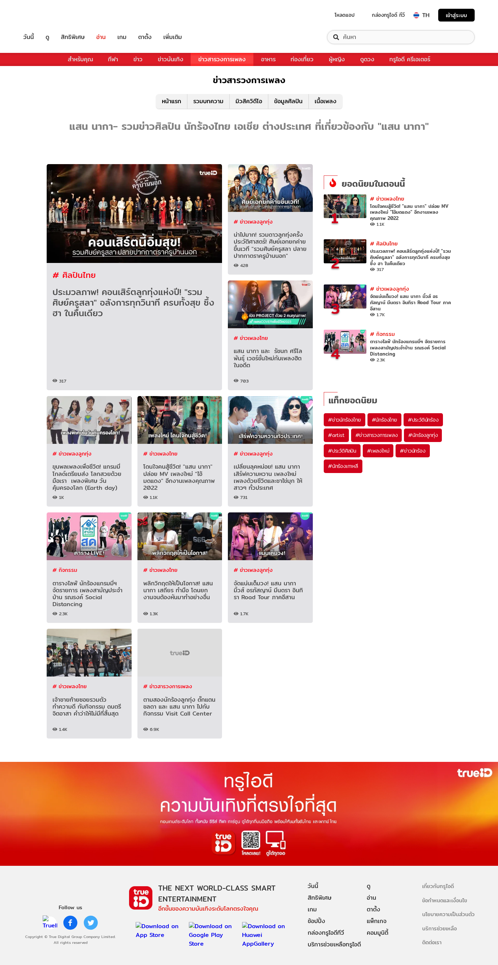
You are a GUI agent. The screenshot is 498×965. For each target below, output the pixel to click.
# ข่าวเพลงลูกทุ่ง (253, 221)
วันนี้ (28, 37)
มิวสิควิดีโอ (249, 101)
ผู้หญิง (337, 59)
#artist (336, 435)
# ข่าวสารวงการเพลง (167, 686)
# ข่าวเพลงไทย (251, 338)
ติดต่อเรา (431, 942)
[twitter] (90, 922)
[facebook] (70, 922)
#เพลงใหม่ (378, 451)
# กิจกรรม (64, 570)
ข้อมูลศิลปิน (288, 101)
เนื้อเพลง (325, 101)
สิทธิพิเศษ (73, 37)
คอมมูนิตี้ (377, 932)
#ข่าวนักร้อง (412, 451)
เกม (122, 37)
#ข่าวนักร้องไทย (344, 420)
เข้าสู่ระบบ (456, 15)
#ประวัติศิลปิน (342, 451)
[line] (50, 922)
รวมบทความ (208, 101)
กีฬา (113, 59)
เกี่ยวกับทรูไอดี (438, 886)
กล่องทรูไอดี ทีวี (388, 15)
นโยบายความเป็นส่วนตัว (448, 914)
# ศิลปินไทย (74, 274)
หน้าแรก (171, 101)
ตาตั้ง (145, 37)
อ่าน (101, 37)
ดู (47, 37)
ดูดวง (367, 59)
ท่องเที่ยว (302, 59)
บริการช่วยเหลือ (439, 928)
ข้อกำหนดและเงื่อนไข (444, 900)
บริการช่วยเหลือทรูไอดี (334, 944)
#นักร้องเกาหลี (343, 466)
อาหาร (268, 59)
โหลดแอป (345, 15)
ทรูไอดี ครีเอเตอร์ (409, 59)
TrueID (45, 15)
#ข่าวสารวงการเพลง (376, 435)
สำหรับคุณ (80, 59)
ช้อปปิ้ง (316, 921)
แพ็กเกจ (376, 921)
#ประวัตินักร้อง (423, 420)
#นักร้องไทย (384, 420)
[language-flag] (416, 15)
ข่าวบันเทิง (170, 59)
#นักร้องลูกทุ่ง (422, 435)
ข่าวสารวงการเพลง (222, 59)
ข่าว (138, 59)
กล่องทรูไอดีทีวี (326, 932)
